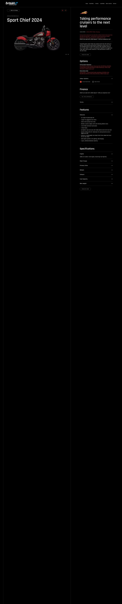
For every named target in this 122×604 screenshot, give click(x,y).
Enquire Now (85, 54)
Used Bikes (102, 3)
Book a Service (109, 3)
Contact (114, 3)
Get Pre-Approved (87, 96)
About (87, 3)
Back (14, 10)
